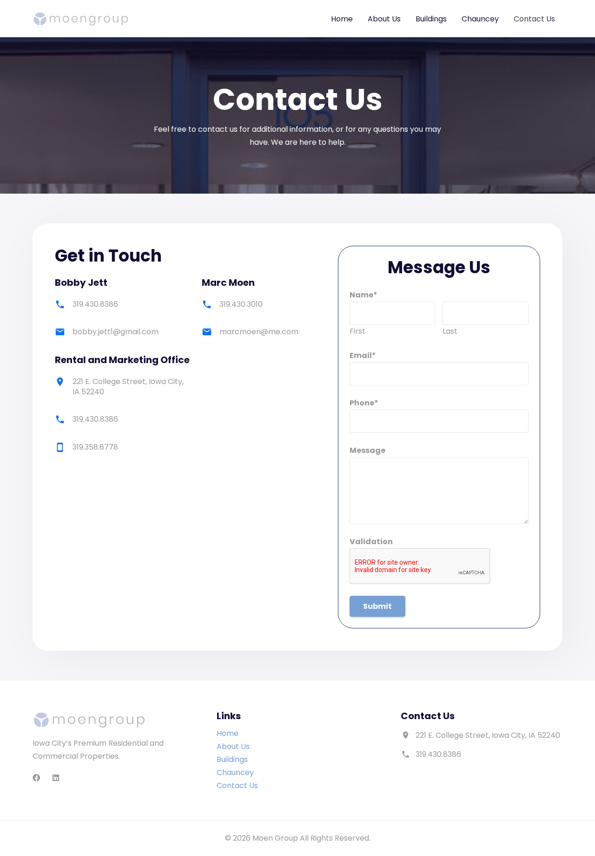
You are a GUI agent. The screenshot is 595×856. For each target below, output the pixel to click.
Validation (371, 541)
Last (450, 331)
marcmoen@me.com (258, 331)
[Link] (81, 19)
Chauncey (235, 772)
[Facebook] (36, 778)
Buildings (232, 759)
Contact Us (237, 785)
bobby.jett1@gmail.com (116, 331)
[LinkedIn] (56, 778)
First (357, 331)
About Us (233, 746)
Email (363, 355)
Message (367, 450)
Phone (364, 403)
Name (363, 295)
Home (227, 733)
